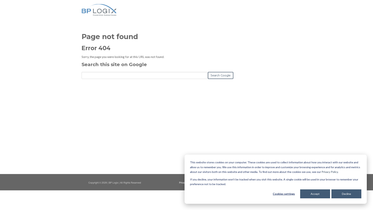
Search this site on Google (114, 64)
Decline (346, 193)
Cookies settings (284, 193)
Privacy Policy (330, 171)
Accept (315, 193)
